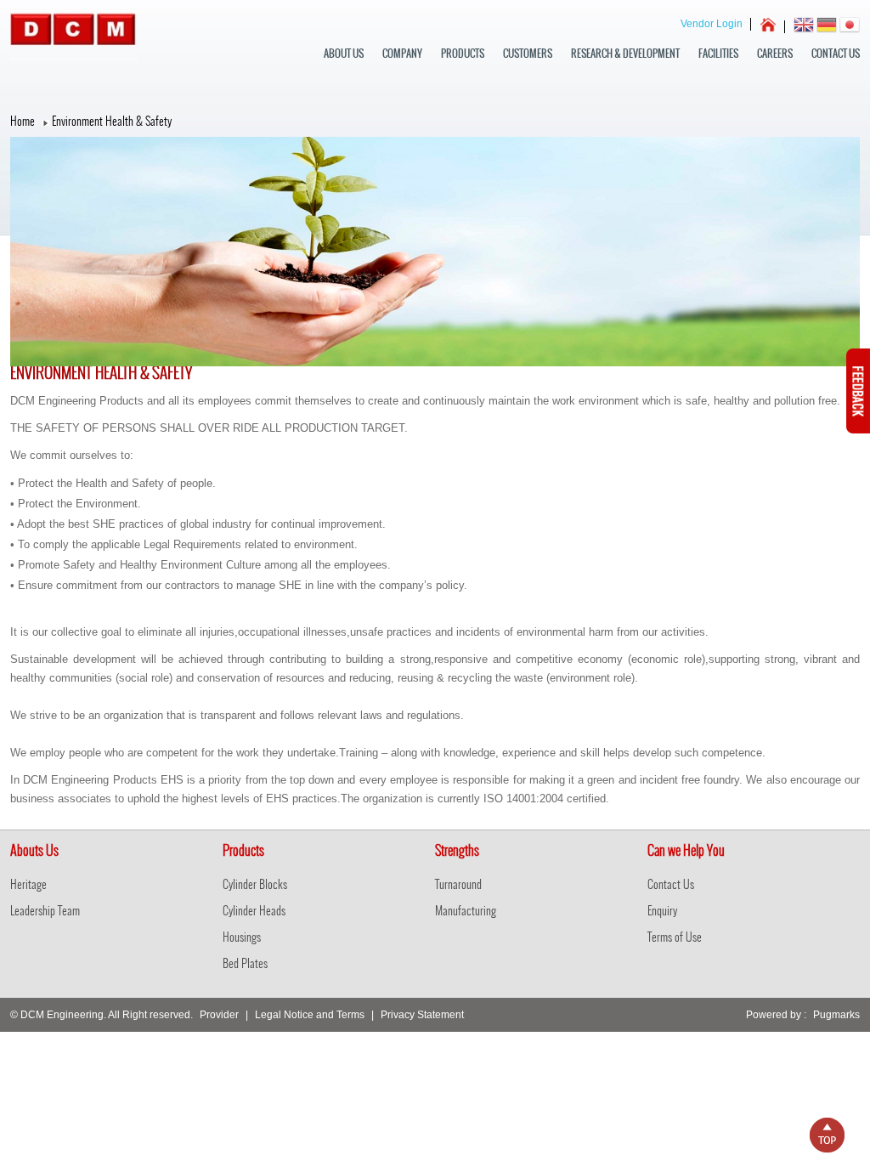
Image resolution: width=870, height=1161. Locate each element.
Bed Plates (245, 963)
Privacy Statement (422, 1015)
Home (22, 121)
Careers (775, 53)
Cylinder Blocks (255, 884)
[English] (804, 26)
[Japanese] (849, 26)
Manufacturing (465, 911)
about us (344, 53)
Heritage (28, 884)
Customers (527, 53)
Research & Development (625, 53)
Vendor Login (712, 24)
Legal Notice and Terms (309, 1015)
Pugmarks (836, 1015)
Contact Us (835, 53)
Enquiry (662, 911)
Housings (242, 937)
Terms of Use (674, 937)
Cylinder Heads (254, 911)
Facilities (718, 53)
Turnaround (458, 884)
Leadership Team (45, 911)
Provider (219, 1015)
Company (402, 53)
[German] (826, 26)
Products (462, 53)
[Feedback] (858, 430)
